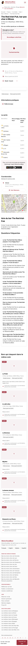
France (9, 12)
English (11, 548)
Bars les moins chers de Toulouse (10, 570)
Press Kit (3, 605)
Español (24, 548)
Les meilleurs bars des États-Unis (10, 629)
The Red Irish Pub (14, 13)
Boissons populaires (6, 581)
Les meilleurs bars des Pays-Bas (10, 625)
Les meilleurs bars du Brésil (8, 613)
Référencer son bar (6, 586)
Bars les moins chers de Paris (9, 566)
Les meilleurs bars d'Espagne (9, 621)
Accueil (3, 12)
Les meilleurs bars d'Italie (8, 623)
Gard (20, 12)
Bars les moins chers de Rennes (10, 560)
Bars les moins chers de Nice (9, 577)
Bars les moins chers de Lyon (9, 558)
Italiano (17, 548)
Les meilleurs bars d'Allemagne (9, 619)
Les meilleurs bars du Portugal (9, 627)
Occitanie (14, 12)
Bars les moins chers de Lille (9, 564)
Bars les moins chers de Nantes (9, 575)
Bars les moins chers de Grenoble (10, 556)
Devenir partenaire (6, 598)
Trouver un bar (22, 642)
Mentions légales (6, 603)
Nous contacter (5, 601)
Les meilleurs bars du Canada (9, 615)
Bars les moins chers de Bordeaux (10, 568)
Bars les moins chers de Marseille (10, 579)
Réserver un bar (5, 596)
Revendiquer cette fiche (14, 37)
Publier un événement (7, 589)
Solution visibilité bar (7, 591)
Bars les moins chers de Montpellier (11, 572)
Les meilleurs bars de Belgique (9, 611)
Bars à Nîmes (4, 13)
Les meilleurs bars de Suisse (9, 617)
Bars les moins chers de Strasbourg (10, 562)
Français (3, 548)
